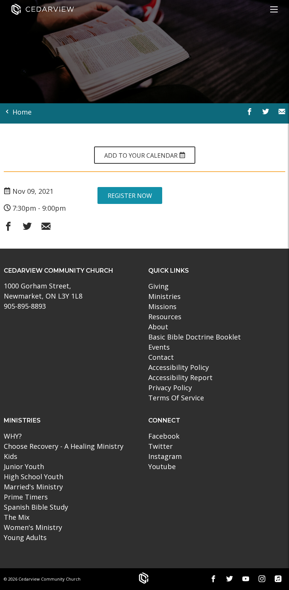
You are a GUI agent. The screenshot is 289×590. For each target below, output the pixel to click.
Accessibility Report (180, 377)
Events (159, 347)
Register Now (130, 196)
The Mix (16, 517)
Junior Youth (24, 466)
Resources (164, 316)
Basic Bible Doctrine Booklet (194, 336)
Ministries (164, 296)
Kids (10, 456)
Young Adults (25, 537)
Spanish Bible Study (36, 507)
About (158, 326)
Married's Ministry (33, 486)
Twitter (160, 446)
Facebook (163, 436)
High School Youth (33, 476)
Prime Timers (26, 496)
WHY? (13, 436)
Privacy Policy (170, 387)
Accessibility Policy (178, 367)
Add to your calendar (141, 155)
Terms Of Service (176, 397)
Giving (158, 286)
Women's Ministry (33, 527)
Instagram (165, 456)
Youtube (162, 466)
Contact (161, 357)
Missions (162, 306)
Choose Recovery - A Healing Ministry (63, 446)
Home (21, 111)
